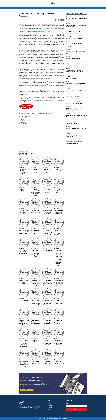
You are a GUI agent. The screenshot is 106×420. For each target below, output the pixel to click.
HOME (20, 7)
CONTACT (39, 7)
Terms (49, 403)
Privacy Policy (51, 405)
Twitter (57, 100)
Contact (49, 409)
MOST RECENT (26, 7)
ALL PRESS (33, 7)
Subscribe (76, 409)
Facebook (21, 82)
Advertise (50, 407)
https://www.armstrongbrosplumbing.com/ (41, 31)
